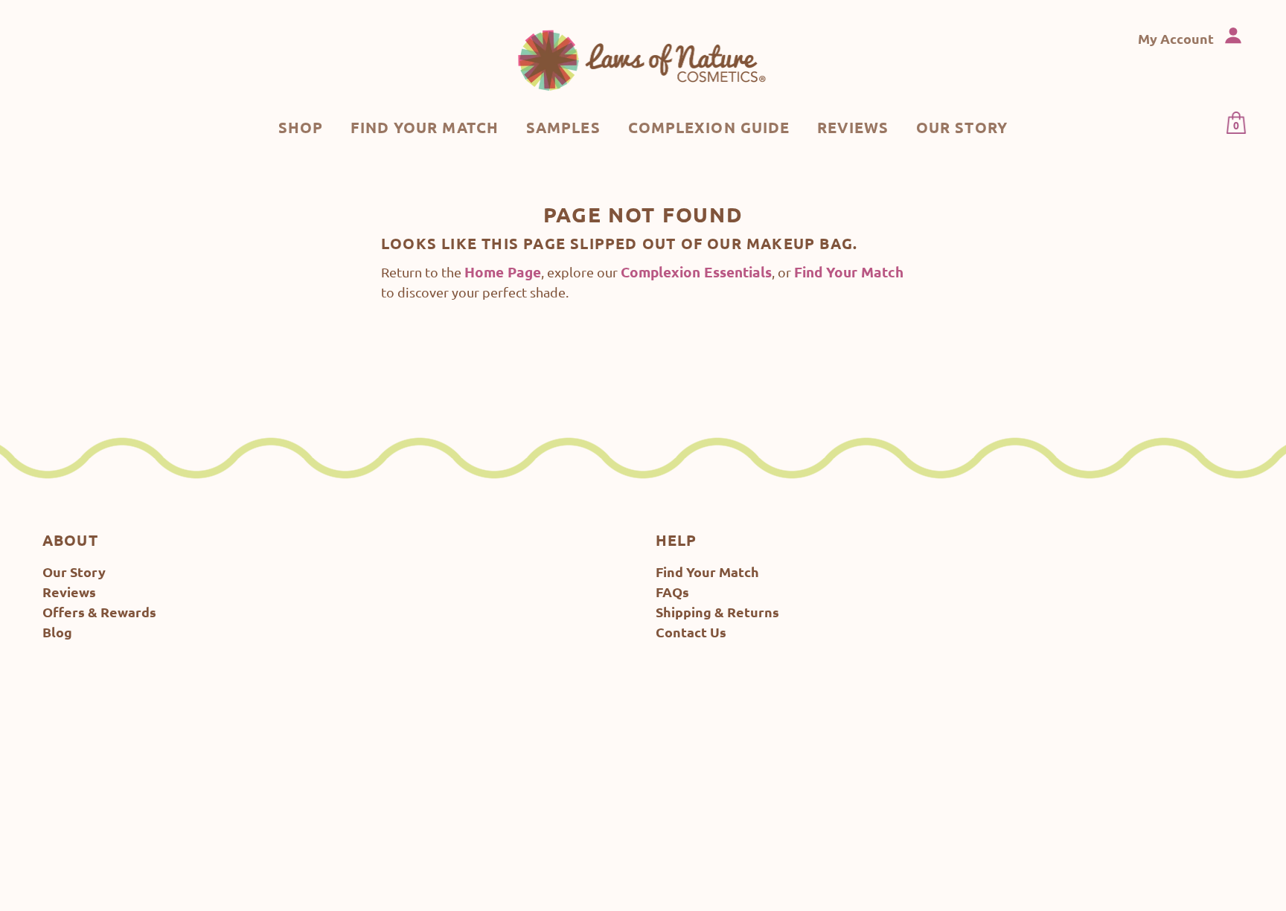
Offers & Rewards (99, 611)
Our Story (74, 571)
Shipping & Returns (717, 611)
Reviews (69, 591)
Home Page (502, 272)
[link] (643, 59)
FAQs (672, 591)
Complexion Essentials (696, 272)
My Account (1177, 38)
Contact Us (691, 631)
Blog (57, 631)
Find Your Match (848, 272)
